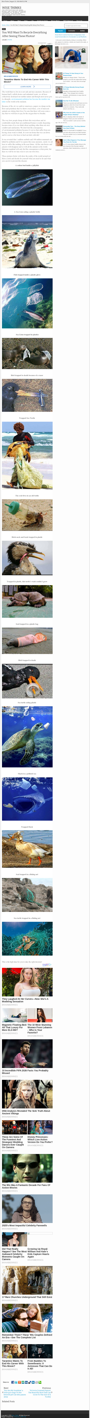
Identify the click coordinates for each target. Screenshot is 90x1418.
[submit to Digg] (26, 1382)
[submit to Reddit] (36, 1382)
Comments (71, 31)
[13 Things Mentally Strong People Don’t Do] (59, 92)
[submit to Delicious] (29, 1382)
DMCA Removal (68, 21)
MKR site (23, 1416)
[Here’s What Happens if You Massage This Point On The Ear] (59, 145)
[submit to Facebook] (12, 1382)
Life (32, 21)
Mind (19, 21)
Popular (60, 31)
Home (5, 21)
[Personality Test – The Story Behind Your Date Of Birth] (59, 132)
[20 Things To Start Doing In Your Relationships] (59, 79)
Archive (82, 31)
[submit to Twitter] (16, 1382)
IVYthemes (17, 1416)
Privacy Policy (55, 21)
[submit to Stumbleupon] (23, 1382)
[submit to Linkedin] (33, 1382)
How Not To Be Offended (71, 101)
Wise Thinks (11, 8)
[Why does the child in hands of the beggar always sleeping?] (59, 118)
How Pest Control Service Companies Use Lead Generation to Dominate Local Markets (70, 36)
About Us (79, 21)
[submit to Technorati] (40, 1382)
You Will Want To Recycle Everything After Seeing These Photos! (24, 34)
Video (26, 21)
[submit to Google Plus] (19, 1382)
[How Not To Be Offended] (59, 106)
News (12, 21)
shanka (10, 40)
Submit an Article (42, 21)
